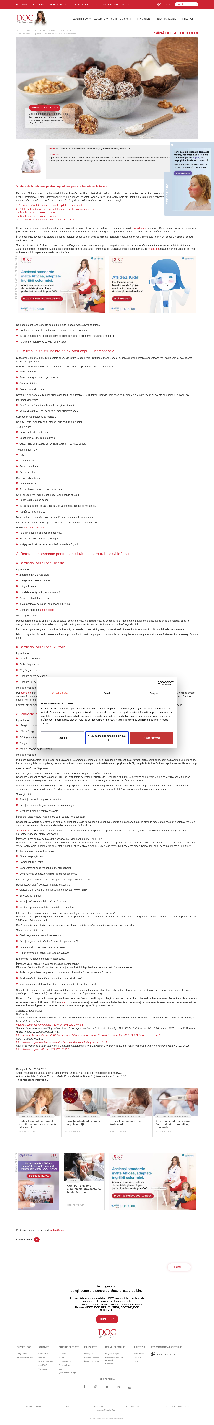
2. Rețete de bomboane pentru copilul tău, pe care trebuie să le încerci (55, 209)
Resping (62, 737)
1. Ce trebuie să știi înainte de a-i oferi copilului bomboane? (49, 205)
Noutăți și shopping (91, 1357)
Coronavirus (43, 1354)
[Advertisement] (61, 284)
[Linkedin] (118, 1387)
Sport (61, 1369)
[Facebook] (84, 1387)
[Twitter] (107, 1387)
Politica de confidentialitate (177, 1406)
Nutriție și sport (121, 19)
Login (166, 4)
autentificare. (57, 1230)
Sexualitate (109, 1364)
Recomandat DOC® (134, 1406)
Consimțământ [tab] (60, 693)
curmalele (26, 692)
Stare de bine (139, 1354)
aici (64, 1002)
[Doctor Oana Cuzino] (32, 19)
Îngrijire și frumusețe (92, 1361)
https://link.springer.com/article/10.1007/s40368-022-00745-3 (49, 1024)
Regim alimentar (65, 1361)
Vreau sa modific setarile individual (107, 735)
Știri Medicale (43, 1369)
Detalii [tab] (107, 693)
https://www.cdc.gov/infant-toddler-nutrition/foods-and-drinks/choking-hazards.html (61, 1042)
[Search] (196, 4)
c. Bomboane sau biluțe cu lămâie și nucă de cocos (45, 219)
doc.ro (19, 30)
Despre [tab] (154, 693)
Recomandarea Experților (166, 1347)
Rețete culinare (64, 1365)
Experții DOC (81, 19)
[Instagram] (95, 1387)
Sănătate (100, 19)
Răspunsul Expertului (25, 1357)
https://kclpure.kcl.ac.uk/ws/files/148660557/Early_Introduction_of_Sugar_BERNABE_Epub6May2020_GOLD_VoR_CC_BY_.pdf (88, 1035)
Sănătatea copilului (36, 30)
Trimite (179, 1267)
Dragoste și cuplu (112, 1354)
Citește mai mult (28, 1132)
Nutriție (61, 1357)
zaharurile (153, 248)
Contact (67, 1406)
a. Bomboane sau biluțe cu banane (36, 212)
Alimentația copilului (60, 30)
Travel (136, 1361)
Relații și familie (167, 19)
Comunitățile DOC (83, 4)
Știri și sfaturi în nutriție (67, 1373)
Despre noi (98, 1406)
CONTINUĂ (107, 1319)
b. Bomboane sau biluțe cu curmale (37, 216)
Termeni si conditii (33, 1406)
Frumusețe (144, 19)
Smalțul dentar (24, 830)
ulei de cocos (46, 609)
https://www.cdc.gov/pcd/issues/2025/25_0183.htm (44, 1049)
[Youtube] (129, 1387)
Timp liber (138, 1357)
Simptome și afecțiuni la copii (36, 1116)
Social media (107, 1379)
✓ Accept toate (152, 737)
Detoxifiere (63, 1354)
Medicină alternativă (45, 1361)
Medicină (73, 1181)
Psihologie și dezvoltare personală (114, 1358)
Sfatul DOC (42, 1365)
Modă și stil (88, 1354)
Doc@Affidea (22, 1354)
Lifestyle (188, 19)
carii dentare (139, 228)
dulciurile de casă (33, 527)
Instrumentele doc (115, 4)
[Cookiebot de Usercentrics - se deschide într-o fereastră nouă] (160, 683)
